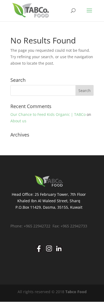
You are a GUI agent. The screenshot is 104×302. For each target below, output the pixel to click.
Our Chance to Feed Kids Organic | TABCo (48, 114)
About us (18, 120)
